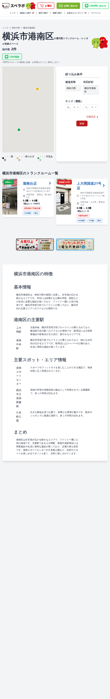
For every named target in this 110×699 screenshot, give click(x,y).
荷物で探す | (58, 13)
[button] (37, 89)
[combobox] (73, 107)
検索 (82, 123)
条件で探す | (44, 13)
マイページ (94, 13)
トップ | (14, 13)
